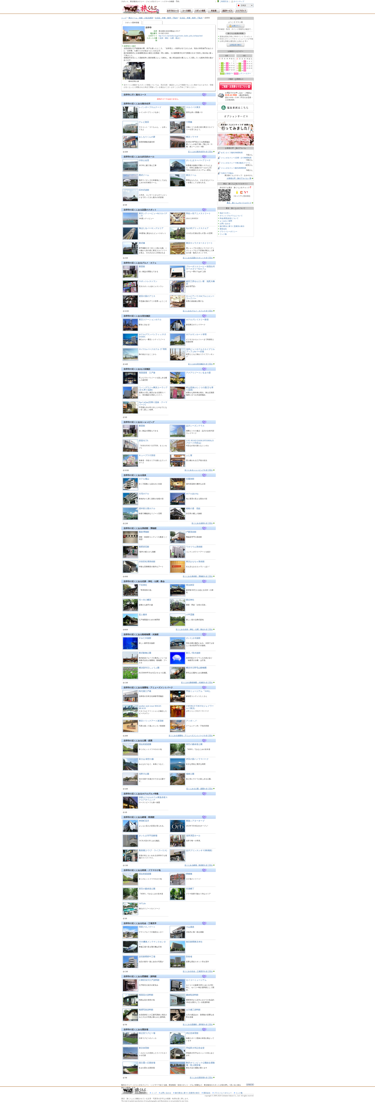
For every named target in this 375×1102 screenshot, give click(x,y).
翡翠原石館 (144, 547)
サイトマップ (239, 1)
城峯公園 (190, 774)
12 (227, 65)
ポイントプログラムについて (231, 216)
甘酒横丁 (190, 889)
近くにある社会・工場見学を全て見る (198, 971)
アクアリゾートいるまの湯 (198, 373)
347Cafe (142, 903)
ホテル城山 (144, 479)
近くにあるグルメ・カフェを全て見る (198, 311)
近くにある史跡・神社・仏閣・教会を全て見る (194, 629)
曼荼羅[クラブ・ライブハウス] (153, 850)
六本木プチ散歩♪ (227, 173)
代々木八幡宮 (145, 600)
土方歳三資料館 (193, 1010)
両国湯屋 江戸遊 (147, 373)
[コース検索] (186, 11)
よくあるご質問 (226, 221)
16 (245, 66)
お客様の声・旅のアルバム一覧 (239, 178)
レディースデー (245, 74)
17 (222, 67)
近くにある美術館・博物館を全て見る (198, 576)
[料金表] (214, 11)
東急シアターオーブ (195, 821)
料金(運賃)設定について (229, 218)
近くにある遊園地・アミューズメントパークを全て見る (191, 736)
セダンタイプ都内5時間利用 (232, 153)
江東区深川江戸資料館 (149, 980)
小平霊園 (190, 615)
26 (227, 70)
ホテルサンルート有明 (196, 334)
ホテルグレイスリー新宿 (197, 320)
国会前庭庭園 (145, 744)
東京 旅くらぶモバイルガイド (239, 203)
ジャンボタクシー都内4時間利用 (233, 168)
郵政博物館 (144, 532)
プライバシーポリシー (228, 232)
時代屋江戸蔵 (145, 691)
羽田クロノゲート (147, 927)
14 (240, 66)
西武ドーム (144, 175)
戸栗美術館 (191, 532)
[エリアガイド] (241, 11)
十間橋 (189, 122)
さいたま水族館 (193, 638)
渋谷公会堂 (144, 160)
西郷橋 (189, 874)
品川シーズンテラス (195, 426)
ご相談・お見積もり (235, 86)
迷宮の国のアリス (147, 296)
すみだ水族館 (145, 638)
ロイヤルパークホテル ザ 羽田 (153, 349)
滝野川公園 (144, 774)
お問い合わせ (225, 224)
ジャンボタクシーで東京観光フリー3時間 (237, 163)
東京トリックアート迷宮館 (151, 721)
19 (227, 67)
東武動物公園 (145, 653)
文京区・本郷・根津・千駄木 (166, 18)
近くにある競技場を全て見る (201, 1077)
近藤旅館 (190, 479)
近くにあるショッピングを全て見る (199, 470)
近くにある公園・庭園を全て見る (199, 789)
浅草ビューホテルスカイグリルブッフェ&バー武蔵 (200, 350)
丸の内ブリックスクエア (197, 228)
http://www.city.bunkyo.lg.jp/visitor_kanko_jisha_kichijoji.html (180, 36)
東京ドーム (191, 175)
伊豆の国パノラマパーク (197, 759)
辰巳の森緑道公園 (194, 744)
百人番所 (143, 615)
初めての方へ (225, 213)
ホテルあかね (192, 494)
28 (240, 70)
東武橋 (142, 243)
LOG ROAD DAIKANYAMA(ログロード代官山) (200, 441)
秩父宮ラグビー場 (147, 1033)
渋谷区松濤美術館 (147, 561)
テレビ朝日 (144, 122)
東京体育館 (144, 1048)
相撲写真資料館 (146, 1010)
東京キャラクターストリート (199, 243)
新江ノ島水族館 (193, 653)
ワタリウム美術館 (194, 547)
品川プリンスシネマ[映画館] (199, 850)
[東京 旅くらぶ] (140, 9)
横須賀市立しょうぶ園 (149, 668)
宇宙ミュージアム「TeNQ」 (199, 691)
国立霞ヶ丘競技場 (147, 1063)
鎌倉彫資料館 (192, 995)
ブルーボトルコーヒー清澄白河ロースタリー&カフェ (200, 267)
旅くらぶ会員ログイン (235, 26)
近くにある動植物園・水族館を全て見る (197, 682)
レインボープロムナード (150, 107)
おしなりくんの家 (147, 137)
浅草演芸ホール (193, 836)
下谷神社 (143, 585)
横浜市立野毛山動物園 (196, 668)
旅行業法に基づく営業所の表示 (232, 226)
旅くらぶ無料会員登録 (235, 45)
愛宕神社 (190, 600)
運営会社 (223, 229)
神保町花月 (144, 821)
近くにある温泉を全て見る (202, 523)
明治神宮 (190, 585)
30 (245, 70)
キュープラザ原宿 (147, 455)
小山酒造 (190, 927)
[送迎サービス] (227, 11)
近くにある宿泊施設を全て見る (200, 364)
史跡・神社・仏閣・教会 (169, 38)
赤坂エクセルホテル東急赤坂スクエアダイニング (153, 798)
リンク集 (223, 234)
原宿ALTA (143, 440)
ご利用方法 (224, 1)
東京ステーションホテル (150, 320)
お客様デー (229, 74)
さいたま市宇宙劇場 (148, 836)
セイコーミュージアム (196, 980)
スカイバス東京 (193, 107)
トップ (124, 18)
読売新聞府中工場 (147, 957)
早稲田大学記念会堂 (195, 1048)
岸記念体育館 (192, 1033)
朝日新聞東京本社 (194, 942)
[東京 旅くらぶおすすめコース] (173, 11)
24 (222, 70)
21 (240, 68)
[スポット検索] (200, 11)
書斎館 (142, 266)
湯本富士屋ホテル (147, 508)
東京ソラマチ (192, 137)
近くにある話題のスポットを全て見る (198, 258)
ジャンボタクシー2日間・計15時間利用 (236, 158)
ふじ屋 (189, 455)
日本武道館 (144, 190)
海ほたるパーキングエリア (151, 228)
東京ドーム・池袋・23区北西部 (140, 18)
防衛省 (189, 957)
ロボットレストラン (148, 281)
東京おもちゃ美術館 (195, 561)
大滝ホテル (144, 494)
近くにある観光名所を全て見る (200, 152)
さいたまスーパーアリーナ (198, 160)
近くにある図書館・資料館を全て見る (198, 1024)
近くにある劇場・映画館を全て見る (199, 865)
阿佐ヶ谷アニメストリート (198, 213)
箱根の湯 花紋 (193, 508)
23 (245, 68)
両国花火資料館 (146, 995)
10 (222, 65)
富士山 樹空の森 (146, 759)
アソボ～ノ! (191, 721)
